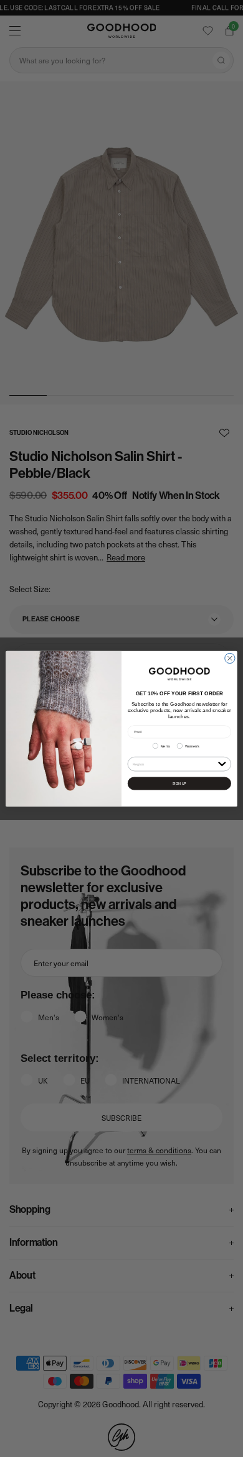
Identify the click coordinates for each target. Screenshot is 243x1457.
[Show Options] (222, 763)
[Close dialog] (230, 658)
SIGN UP (179, 783)
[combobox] (174, 763)
